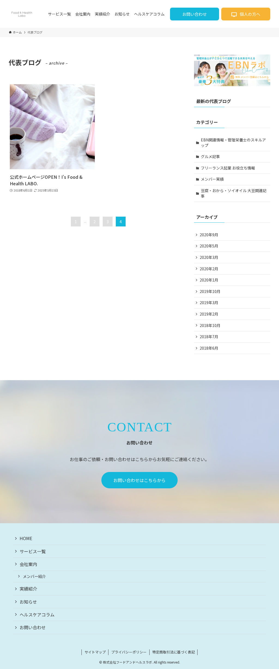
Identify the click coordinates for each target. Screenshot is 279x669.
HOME (26, 538)
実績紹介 (28, 588)
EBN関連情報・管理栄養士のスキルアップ (233, 142)
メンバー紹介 (34, 576)
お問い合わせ (194, 14)
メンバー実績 (212, 179)
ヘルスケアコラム (37, 614)
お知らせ (28, 601)
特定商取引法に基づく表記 (173, 652)
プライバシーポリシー (129, 652)
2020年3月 (209, 257)
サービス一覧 (33, 551)
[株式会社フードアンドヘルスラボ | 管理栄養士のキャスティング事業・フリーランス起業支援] (22, 13)
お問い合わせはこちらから (139, 480)
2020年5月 (209, 246)
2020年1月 (209, 280)
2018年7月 (209, 336)
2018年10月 (210, 325)
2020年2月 (209, 268)
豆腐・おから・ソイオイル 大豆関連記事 (233, 193)
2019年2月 (209, 314)
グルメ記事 (210, 156)
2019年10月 (210, 291)
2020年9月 (209, 234)
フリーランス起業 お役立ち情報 (228, 168)
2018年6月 (209, 348)
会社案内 (28, 564)
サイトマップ (95, 652)
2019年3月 (209, 302)
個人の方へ (249, 14)
